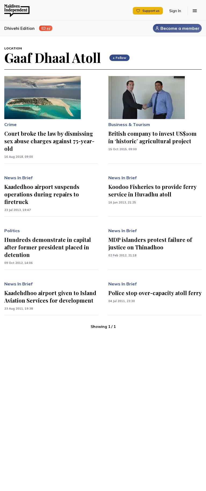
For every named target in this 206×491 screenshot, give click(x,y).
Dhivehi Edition (19, 28)
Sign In (175, 10)
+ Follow (119, 58)
